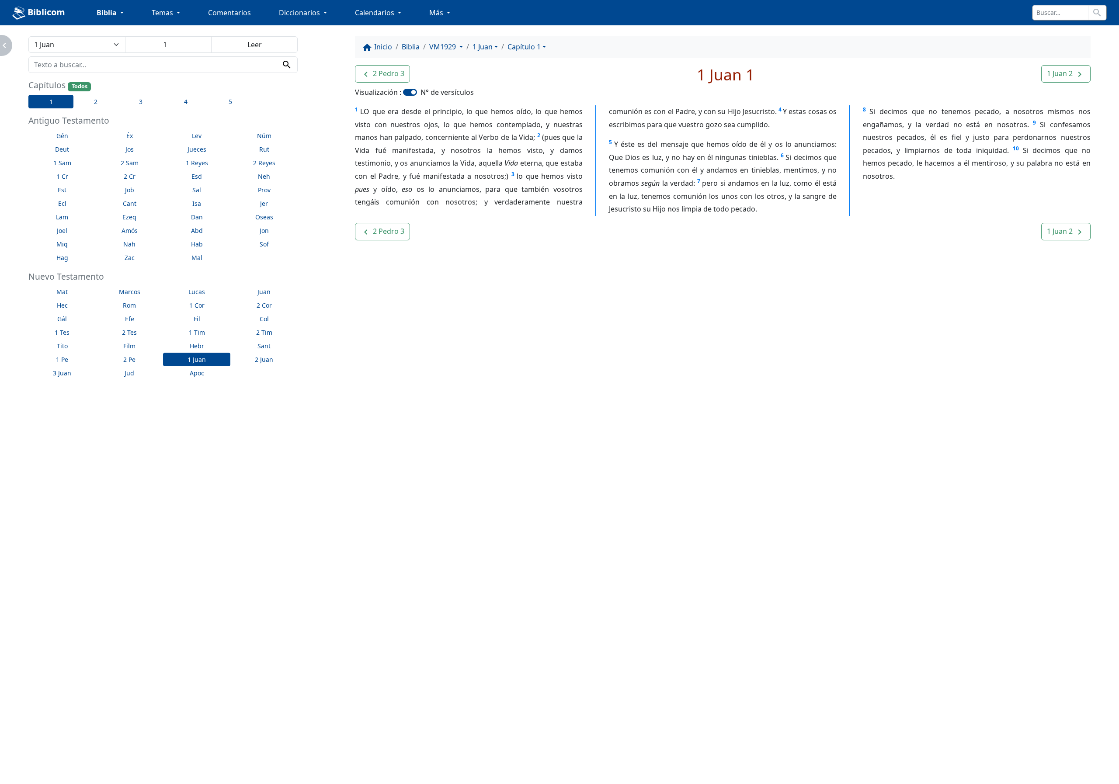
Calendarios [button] (375, 12)
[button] (382, 74)
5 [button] (230, 101)
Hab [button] (197, 244)
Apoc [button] (197, 373)
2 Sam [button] (130, 163)
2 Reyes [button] (264, 163)
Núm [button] (264, 136)
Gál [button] (62, 319)
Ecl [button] (62, 203)
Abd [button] (197, 230)
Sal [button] (196, 190)
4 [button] (186, 101)
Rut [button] (264, 149)
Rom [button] (129, 305)
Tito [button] (62, 346)
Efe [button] (129, 319)
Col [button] (264, 319)
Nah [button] (129, 244)
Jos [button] (129, 149)
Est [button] (62, 190)
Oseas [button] (264, 217)
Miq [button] (62, 244)
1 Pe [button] (62, 359)
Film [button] (129, 346)
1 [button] (51, 101)
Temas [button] (163, 12)
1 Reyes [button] (197, 163)
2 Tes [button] (129, 332)
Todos (79, 86)
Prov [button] (264, 190)
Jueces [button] (197, 149)
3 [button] (140, 101)
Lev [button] (197, 136)
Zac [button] (130, 257)
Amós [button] (130, 230)
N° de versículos (447, 92)
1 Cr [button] (62, 176)
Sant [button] (264, 346)
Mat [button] (62, 292)
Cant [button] (129, 203)
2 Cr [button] (130, 176)
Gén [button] (62, 136)
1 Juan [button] (197, 359)
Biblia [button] (107, 12)
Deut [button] (62, 149)
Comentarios (229, 12)
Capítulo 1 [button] (524, 47)
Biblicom (45, 12)
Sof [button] (264, 244)
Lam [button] (62, 217)
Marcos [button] (129, 292)
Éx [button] (129, 136)
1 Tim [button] (197, 332)
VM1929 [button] (443, 47)
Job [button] (129, 190)
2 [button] (95, 101)
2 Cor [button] (264, 305)
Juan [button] (264, 292)
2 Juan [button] (264, 359)
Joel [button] (62, 230)
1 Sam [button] (62, 163)
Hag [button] (62, 257)
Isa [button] (196, 203)
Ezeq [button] (129, 217)
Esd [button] (196, 176)
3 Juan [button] (62, 373)
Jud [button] (129, 373)
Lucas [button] (196, 292)
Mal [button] (196, 257)
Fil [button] (197, 319)
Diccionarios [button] (300, 12)
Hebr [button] (197, 346)
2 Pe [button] (129, 359)
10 (1016, 148)
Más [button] (437, 12)
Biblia (411, 47)
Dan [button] (197, 217)
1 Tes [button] (62, 332)
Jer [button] (264, 203)
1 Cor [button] (197, 305)
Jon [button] (264, 230)
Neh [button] (264, 176)
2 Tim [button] (264, 332)
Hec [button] (62, 305)
